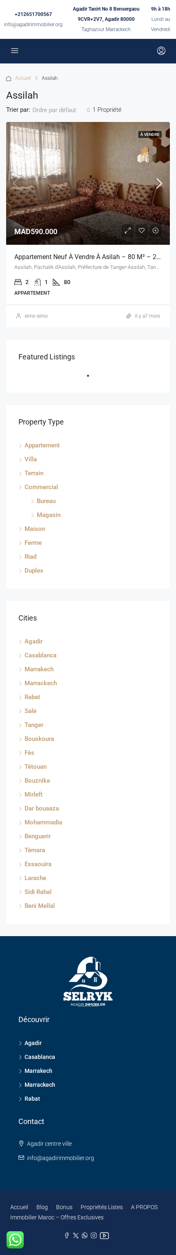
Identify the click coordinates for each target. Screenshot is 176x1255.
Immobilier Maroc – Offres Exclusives (57, 1217)
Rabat (32, 697)
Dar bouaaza (42, 808)
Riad (30, 556)
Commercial (41, 487)
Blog (42, 1207)
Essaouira (38, 864)
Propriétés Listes (102, 1207)
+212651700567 (33, 14)
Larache (35, 878)
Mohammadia (43, 822)
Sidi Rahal (38, 892)
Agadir (34, 641)
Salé (30, 711)
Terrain (34, 473)
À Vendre (150, 134)
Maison (35, 529)
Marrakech (39, 669)
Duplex (34, 570)
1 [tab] (92, 379)
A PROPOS (144, 1207)
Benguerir (38, 836)
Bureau (46, 501)
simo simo (36, 316)
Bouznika (37, 780)
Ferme (33, 542)
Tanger (34, 725)
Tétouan (36, 766)
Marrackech (41, 683)
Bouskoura (39, 739)
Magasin (49, 515)
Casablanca (40, 655)
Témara (35, 850)
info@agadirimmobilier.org (33, 24)
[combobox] (61, 110)
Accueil (23, 78)
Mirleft (34, 794)
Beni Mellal (40, 906)
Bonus (64, 1207)
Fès (29, 752)
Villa (31, 459)
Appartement (42, 445)
